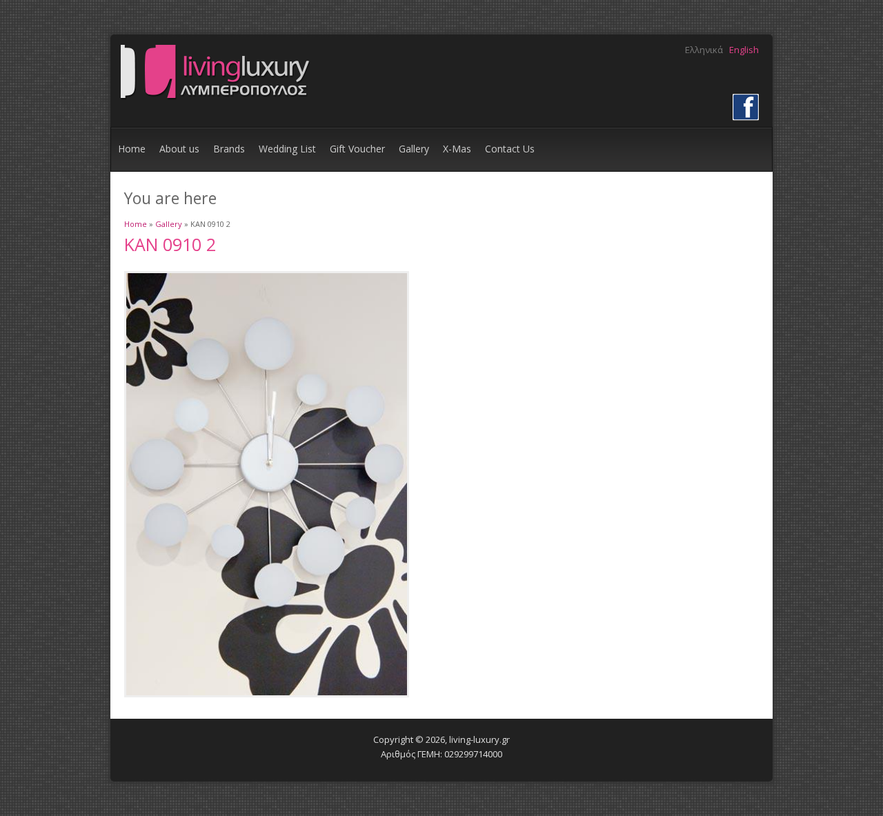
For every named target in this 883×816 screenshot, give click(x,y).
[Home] (214, 98)
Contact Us (510, 148)
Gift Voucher (357, 148)
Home (132, 148)
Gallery (414, 148)
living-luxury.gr (479, 739)
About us (179, 148)
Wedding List (287, 148)
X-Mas (457, 148)
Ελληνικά (704, 49)
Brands (229, 148)
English (744, 49)
